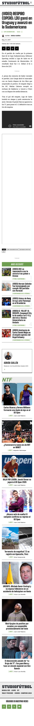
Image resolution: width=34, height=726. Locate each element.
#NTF (10, 415)
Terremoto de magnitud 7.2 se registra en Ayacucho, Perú (17, 552)
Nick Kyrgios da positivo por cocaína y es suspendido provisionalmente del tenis (17, 626)
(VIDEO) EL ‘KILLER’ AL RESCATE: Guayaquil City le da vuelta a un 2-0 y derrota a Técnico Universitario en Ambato (22, 317)
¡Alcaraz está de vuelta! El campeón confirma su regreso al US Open (17, 517)
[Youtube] (19, 707)
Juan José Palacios (19, 415)
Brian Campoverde (19, 557)
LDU (4, 251)
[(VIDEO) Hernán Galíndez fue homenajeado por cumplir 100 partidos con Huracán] (6, 287)
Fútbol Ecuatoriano (18, 279)
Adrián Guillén (15, 35)
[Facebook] (4, 48)
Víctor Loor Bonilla (19, 594)
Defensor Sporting (25, 249)
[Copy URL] (17, 48)
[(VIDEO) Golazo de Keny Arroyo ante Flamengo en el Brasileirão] (6, 301)
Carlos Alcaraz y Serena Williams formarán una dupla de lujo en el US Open (17, 410)
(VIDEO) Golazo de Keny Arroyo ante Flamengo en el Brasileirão (21, 300)
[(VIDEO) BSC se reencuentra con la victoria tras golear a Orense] (6, 272)
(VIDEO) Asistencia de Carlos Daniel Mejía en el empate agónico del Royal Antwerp (21, 333)
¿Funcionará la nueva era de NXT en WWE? (17, 446)
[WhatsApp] (12, 48)
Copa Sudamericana (9, 31)
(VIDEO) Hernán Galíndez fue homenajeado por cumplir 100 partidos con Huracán (22, 287)
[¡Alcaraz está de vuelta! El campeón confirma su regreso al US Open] (17, 502)
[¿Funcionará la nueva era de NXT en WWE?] (17, 432)
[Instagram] (9, 707)
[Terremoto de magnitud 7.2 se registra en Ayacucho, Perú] (17, 539)
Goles (18, 31)
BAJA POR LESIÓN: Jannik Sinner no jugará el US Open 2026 (17, 480)
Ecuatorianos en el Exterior (21, 293)
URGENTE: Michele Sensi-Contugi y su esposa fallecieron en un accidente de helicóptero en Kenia (17, 589)
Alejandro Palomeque (19, 450)
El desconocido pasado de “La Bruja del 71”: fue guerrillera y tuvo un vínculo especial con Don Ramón (17, 665)
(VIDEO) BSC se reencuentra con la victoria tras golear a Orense (21, 272)
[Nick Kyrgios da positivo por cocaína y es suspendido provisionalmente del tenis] (17, 611)
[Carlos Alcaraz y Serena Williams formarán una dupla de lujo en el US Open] (17, 395)
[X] (8, 48)
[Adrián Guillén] (3, 35)
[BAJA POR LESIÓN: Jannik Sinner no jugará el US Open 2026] (17, 467)
